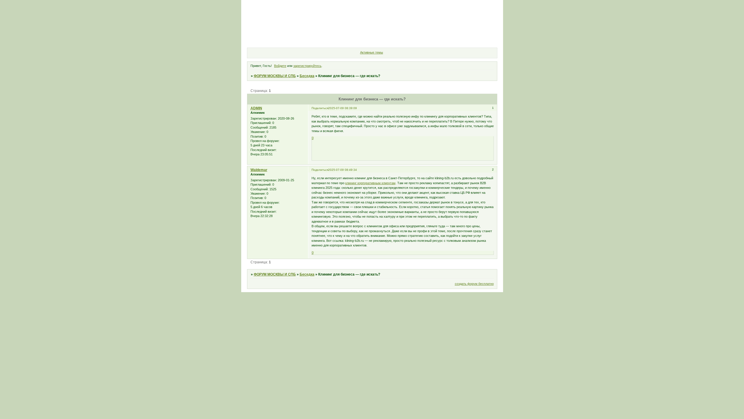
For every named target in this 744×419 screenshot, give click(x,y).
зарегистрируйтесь (307, 66)
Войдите (280, 66)
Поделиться (320, 108)
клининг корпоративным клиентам (370, 183)
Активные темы (371, 52)
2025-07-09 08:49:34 (342, 169)
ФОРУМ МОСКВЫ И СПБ (275, 76)
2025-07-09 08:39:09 (342, 108)
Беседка (307, 76)
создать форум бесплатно (474, 283)
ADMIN (256, 108)
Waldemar (259, 170)
